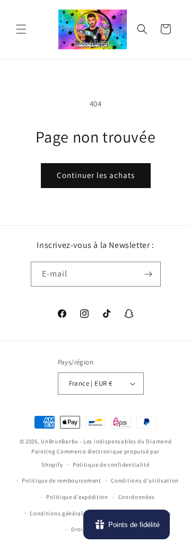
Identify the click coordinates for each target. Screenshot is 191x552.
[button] (21, 29)
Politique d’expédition (77, 497)
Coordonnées (136, 497)
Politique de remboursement (61, 480)
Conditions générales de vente (72, 513)
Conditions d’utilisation (145, 480)
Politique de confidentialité (111, 464)
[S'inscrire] (148, 274)
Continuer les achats (96, 175)
